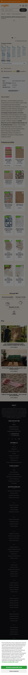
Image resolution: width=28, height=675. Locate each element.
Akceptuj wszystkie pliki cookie (14, 667)
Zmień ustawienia (14, 671)
